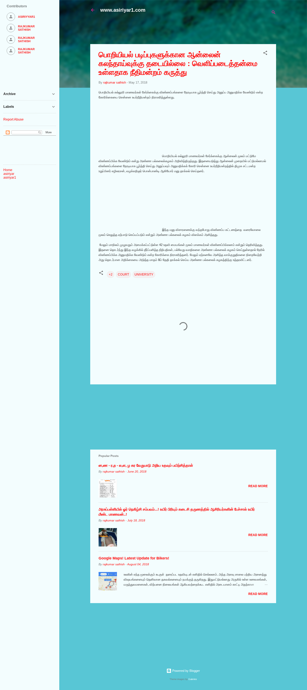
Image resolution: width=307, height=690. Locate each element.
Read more (258, 486)
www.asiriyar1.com (122, 10)
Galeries (192, 679)
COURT (123, 274)
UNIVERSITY (143, 274)
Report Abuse (13, 119)
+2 (110, 274)
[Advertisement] (191, 30)
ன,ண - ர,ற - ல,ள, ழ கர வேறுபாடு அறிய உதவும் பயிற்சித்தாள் (146, 465)
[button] (265, 53)
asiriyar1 (9, 177)
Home (7, 170)
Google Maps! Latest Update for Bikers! (134, 558)
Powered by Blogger (185, 670)
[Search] (273, 13)
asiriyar (8, 173)
